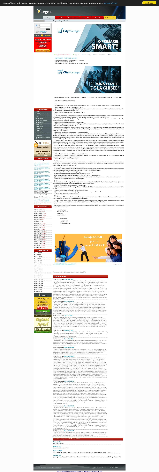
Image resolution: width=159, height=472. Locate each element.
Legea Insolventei (40, 122)
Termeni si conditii (47, 467)
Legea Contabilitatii (41, 116)
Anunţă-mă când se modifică (62, 54)
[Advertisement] (42, 80)
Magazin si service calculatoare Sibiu (93, 471)
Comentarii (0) (87, 54)
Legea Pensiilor (39, 118)
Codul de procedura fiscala (42, 114)
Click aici (44, 32)
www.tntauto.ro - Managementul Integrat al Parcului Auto (57, 21)
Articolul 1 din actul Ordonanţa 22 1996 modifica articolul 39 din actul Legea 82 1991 (42, 184)
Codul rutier (39, 135)
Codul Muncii (39, 126)
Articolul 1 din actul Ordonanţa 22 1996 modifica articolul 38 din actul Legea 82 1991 (42, 180)
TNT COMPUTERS (112, 467)
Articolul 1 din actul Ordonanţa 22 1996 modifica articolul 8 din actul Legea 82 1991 (41, 164)
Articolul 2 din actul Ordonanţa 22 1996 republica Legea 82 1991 (41, 192)
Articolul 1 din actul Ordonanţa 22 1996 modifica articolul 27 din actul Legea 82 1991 (42, 172)
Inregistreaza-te (43, 31)
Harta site (40, 467)
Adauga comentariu (117, 264)
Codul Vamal (39, 131)
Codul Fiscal (39, 111)
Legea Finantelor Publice (42, 120)
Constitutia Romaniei (41, 133)
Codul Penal (39, 128)
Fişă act (76, 54)
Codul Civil (39, 124)
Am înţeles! (149, 3)
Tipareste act (112, 54)
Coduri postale (60, 471)
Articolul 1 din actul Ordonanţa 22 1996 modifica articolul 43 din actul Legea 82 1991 (42, 188)
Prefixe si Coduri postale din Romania (73, 471)
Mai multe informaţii (110, 3)
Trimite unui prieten (100, 54)
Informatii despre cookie (56, 467)
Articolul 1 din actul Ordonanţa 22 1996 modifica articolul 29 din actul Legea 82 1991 (42, 176)
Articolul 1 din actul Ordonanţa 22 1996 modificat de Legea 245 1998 (41, 200)
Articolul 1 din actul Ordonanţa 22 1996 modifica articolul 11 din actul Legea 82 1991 (42, 168)
